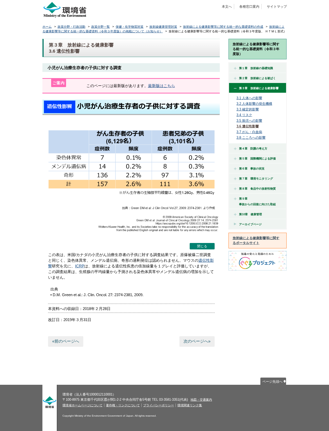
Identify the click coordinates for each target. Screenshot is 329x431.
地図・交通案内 (201, 399)
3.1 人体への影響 (249, 98)
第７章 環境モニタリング (256, 178)
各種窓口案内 (249, 6)
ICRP (79, 266)
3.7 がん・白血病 (249, 132)
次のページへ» (197, 341)
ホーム (47, 27)
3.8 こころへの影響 (251, 137)
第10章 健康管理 (250, 214)
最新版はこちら (161, 85)
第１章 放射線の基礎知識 (256, 68)
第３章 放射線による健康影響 (259, 88)
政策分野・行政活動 (71, 27)
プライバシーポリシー (158, 405)
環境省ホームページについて (82, 405)
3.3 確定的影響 (247, 109)
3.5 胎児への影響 (249, 121)
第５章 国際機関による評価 (257, 158)
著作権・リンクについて (123, 405)
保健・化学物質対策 (129, 27)
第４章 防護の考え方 (253, 148)
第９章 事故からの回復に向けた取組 (256, 201)
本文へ (227, 6)
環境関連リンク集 (189, 405)
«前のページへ (65, 341)
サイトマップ (277, 6)
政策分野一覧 (100, 27)
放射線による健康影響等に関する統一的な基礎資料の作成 (223, 27)
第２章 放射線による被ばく (257, 78)
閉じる (202, 246)
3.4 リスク (244, 115)
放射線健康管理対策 (163, 27)
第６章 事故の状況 (251, 168)
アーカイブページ (250, 224)
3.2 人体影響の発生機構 (254, 104)
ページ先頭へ (272, 381)
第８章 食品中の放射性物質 (257, 188)
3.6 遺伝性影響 (247, 126)
